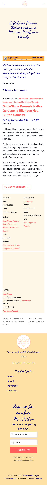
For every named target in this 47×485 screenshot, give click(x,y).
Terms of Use (29, 363)
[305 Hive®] (24, 4)
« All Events (8, 83)
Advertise (13, 385)
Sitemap (38, 479)
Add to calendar (16, 187)
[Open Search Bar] (3, 4)
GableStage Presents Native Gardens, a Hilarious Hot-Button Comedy (13, 321)
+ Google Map (25, 300)
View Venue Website (11, 311)
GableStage (28, 201)
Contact (12, 390)
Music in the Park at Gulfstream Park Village (36, 319)
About (11, 381)
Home (11, 376)
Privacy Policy (17, 363)
